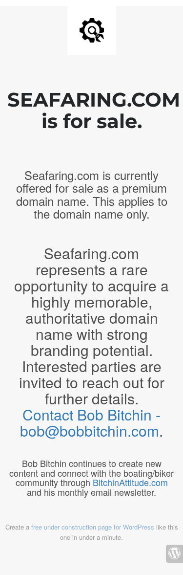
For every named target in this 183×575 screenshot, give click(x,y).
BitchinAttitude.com (130, 482)
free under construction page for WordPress (92, 526)
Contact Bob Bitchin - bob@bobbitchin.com (90, 422)
